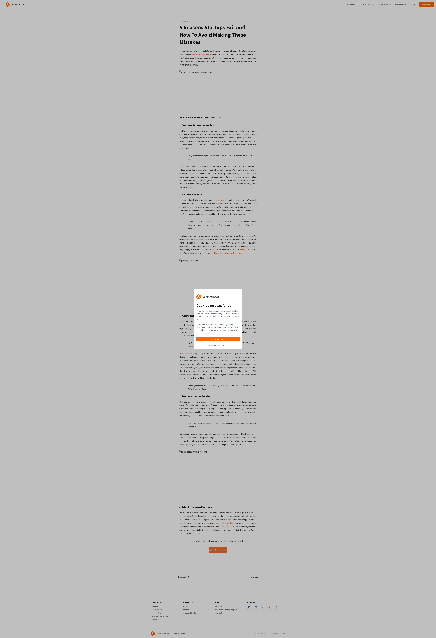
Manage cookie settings (218, 345)
